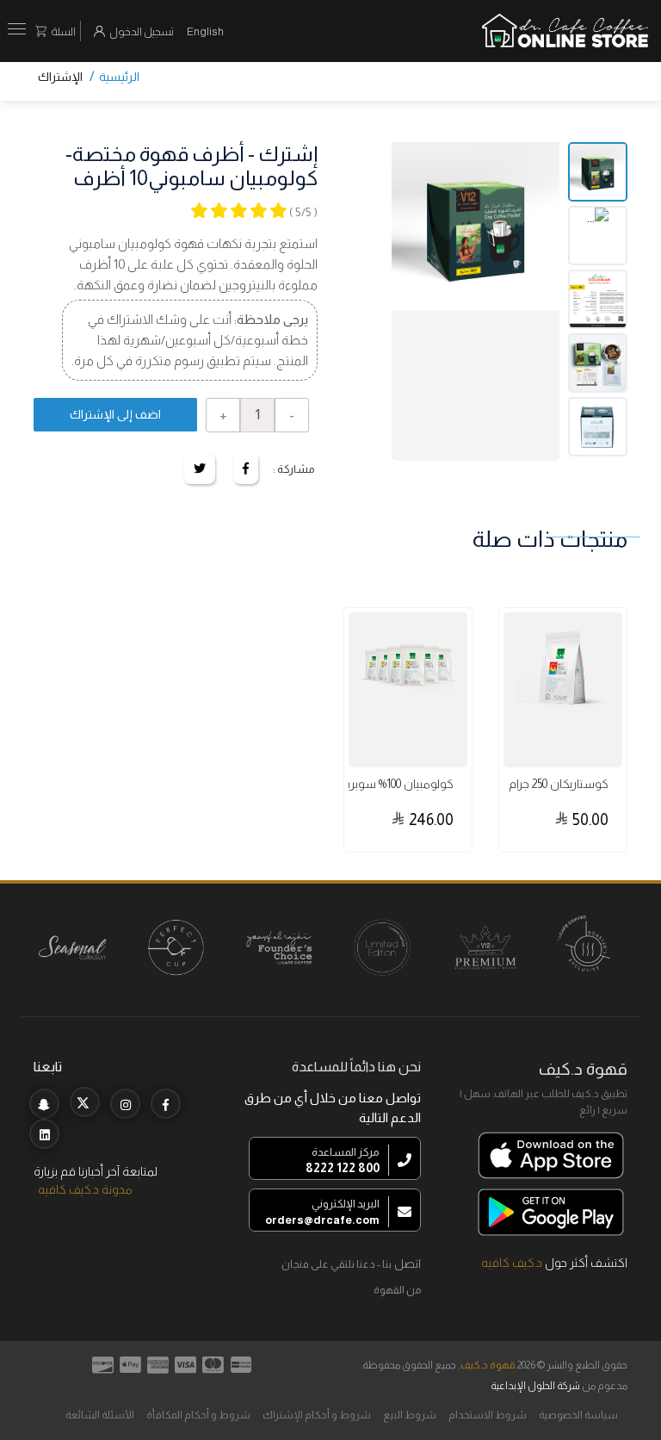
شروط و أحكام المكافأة (198, 1415)
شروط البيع (409, 1415)
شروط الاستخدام (487, 1415)
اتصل (407, 1263)
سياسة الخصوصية (578, 1415)
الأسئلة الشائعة (99, 1415)
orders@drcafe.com (322, 1219)
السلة (63, 31)
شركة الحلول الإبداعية (535, 1386)
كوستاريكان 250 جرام (558, 784)
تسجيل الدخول (141, 31)
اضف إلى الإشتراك (115, 414)
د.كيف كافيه (511, 1262)
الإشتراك (60, 77)
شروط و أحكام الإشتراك (317, 1415)
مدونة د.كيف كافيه (85, 1189)
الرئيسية (119, 77)
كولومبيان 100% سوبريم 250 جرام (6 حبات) (370, 784)
